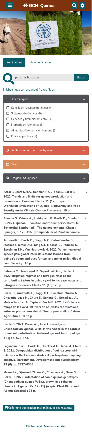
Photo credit (34, 426)
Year (14, 164)
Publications (14, 63)
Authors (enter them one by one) (32, 150)
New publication (40, 63)
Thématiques (19, 99)
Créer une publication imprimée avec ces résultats (40, 408)
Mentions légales (55, 426)
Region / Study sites (24, 178)
